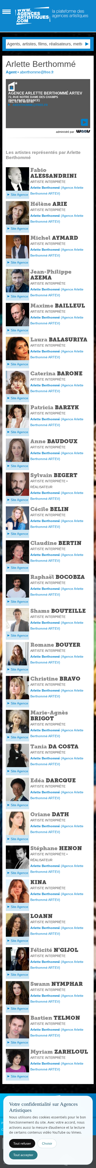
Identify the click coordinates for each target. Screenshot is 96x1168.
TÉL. (21, 101)
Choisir (47, 1143)
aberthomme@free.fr (30, 105)
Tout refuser (22, 1143)
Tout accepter (23, 1155)
